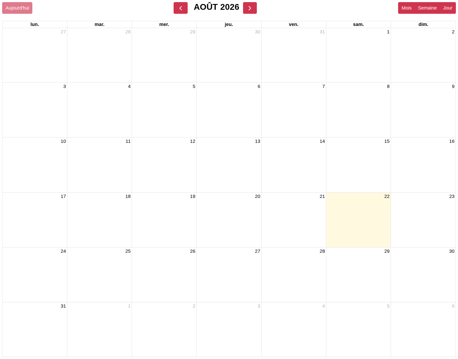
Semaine (427, 8)
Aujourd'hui (17, 8)
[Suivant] (250, 8)
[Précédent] (180, 8)
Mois (407, 8)
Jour (447, 8)
